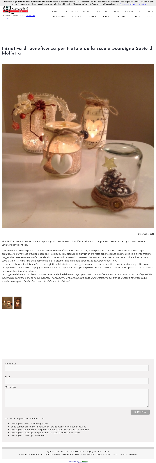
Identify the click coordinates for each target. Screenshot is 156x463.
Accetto (142, 4)
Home (54, 11)
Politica (106, 16)
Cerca (64, 11)
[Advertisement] (78, 335)
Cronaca (92, 16)
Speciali (86, 11)
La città (97, 11)
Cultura (121, 16)
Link (105, 11)
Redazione (116, 11)
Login (139, 11)
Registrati (129, 11)
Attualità (135, 16)
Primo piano (59, 16)
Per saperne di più (127, 4)
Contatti (149, 11)
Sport (150, 16)
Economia (76, 16)
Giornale (74, 11)
